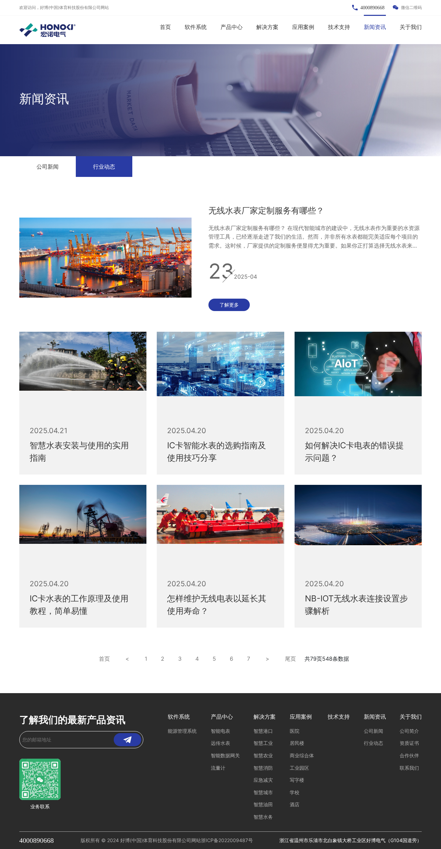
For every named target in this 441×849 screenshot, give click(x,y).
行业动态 (104, 166)
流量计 (218, 768)
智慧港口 (263, 731)
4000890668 (36, 840)
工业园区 (299, 768)
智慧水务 (263, 817)
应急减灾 (263, 780)
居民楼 (297, 743)
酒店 (294, 804)
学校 (294, 792)
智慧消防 (263, 768)
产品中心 (231, 26)
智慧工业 (263, 743)
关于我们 (411, 26)
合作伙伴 (409, 755)
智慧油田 (263, 804)
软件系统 (196, 26)
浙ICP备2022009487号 (227, 840)
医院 (294, 731)
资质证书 (409, 743)
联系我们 (409, 768)
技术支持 (339, 26)
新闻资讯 (375, 26)
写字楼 (297, 780)
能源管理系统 (182, 731)
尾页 (290, 658)
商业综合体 (302, 755)
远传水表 (220, 743)
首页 (165, 26)
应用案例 (303, 26)
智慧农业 (263, 755)
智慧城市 (263, 792)
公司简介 (409, 731)
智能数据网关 (225, 755)
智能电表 (220, 731)
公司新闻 (48, 166)
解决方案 (267, 26)
